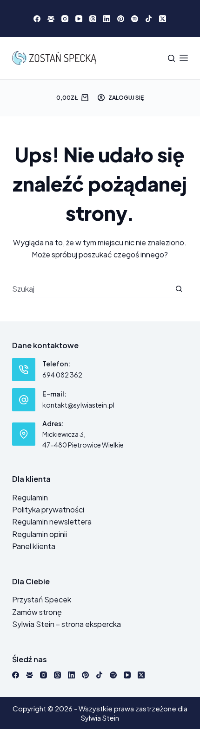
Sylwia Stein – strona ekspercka (66, 624)
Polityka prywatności (48, 509)
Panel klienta (33, 546)
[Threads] (92, 18)
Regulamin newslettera (52, 521)
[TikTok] (148, 18)
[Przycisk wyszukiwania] (179, 289)
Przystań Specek (41, 599)
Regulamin (30, 497)
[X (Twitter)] (162, 18)
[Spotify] (134, 18)
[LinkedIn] (106, 18)
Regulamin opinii (39, 534)
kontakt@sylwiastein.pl (78, 405)
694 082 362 (62, 375)
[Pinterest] (120, 18)
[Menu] (184, 58)
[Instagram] (64, 18)
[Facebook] (36, 18)
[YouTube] (78, 18)
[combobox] (91, 288)
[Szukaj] (171, 58)
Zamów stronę (37, 612)
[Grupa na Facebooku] (50, 18)
